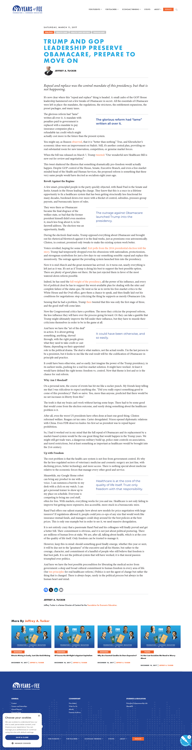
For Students (94, 9)
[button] (22, 743)
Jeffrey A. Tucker (65, 70)
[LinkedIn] (56, 590)
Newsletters (73, 703)
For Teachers (111, 9)
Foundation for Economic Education (102, 605)
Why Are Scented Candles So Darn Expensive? (117, 655)
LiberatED (129, 706)
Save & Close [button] (22, 737)
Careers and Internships (19, 706)
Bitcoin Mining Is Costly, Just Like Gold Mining (30, 655)
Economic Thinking (130, 9)
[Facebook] (46, 590)
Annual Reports (16, 709)
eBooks (71, 709)
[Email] (61, 590)
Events (147, 9)
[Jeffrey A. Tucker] (48, 70)
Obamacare (99, 32)
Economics (18, 652)
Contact (13, 703)
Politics (49, 32)
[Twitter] (51, 590)
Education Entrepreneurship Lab (136, 703)
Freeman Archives (75, 712)
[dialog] (22, 730)
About (157, 9)
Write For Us (73, 706)
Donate (168, 9)
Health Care (61, 32)
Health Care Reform (80, 32)
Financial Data (16, 712)
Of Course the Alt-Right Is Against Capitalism (73, 655)
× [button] (39, 716)
